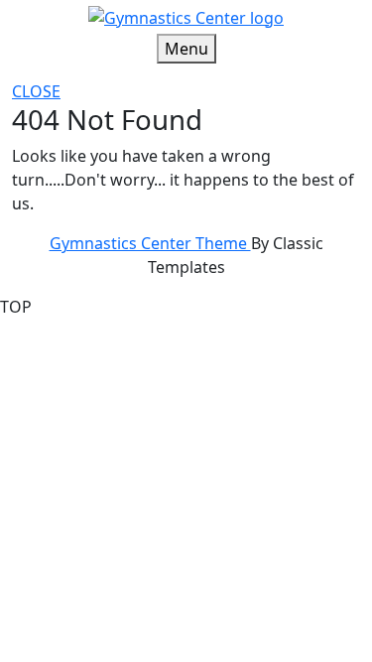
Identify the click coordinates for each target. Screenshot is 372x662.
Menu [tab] (186, 49)
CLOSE (36, 91)
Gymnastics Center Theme (150, 243)
